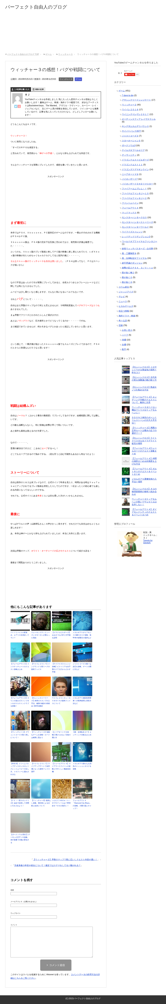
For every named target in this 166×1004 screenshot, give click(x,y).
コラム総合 (124, 287)
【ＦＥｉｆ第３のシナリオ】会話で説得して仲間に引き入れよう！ (20, 803)
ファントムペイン (130, 203)
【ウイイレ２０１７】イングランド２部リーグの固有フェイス (40, 666)
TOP (23, 54)
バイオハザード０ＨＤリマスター (137, 184)
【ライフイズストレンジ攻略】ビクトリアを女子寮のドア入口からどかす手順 (61, 668)
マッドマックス (129, 213)
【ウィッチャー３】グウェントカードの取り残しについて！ (20, 734)
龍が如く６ (127, 282)
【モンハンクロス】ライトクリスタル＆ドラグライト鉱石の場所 (144, 441)
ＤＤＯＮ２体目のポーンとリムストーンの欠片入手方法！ (144, 420)
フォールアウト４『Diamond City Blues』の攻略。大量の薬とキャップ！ (82, 804)
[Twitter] (15, 106)
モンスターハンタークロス (134, 217)
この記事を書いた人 (21, 89)
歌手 (124, 349)
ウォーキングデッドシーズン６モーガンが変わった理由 (40, 635)
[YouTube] (19, 106)
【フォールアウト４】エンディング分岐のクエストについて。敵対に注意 (144, 400)
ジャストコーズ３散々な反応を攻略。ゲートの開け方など (82, 666)
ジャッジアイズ (126, 292)
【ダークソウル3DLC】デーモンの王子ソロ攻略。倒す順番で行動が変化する (20, 839)
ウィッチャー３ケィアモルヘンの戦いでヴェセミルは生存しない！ (144, 502)
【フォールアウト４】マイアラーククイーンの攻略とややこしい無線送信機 (61, 768)
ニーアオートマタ (130, 174)
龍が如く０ (127, 277)
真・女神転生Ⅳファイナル (134, 258)
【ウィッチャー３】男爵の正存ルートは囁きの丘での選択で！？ (144, 430)
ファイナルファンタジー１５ (135, 193)
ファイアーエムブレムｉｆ (134, 189)
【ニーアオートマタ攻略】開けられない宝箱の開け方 (61, 734)
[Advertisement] (83, 33)
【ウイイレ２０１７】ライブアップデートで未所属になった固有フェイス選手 (40, 768)
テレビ (122, 296)
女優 (124, 344)
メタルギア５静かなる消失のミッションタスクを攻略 (82, 766)
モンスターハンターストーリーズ (137, 222)
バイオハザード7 (130, 179)
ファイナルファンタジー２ (134, 198)
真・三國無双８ (129, 253)
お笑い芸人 (127, 330)
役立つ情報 (124, 311)
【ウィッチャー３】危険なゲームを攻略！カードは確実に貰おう (40, 734)
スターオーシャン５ (131, 141)
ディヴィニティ (129, 155)
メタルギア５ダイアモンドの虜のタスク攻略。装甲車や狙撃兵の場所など (82, 635)
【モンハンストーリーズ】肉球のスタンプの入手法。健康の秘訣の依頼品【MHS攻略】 (40, 702)
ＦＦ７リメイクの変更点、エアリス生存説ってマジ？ (20, 635)
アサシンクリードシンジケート (136, 100)
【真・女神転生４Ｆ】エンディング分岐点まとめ (82, 733)
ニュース (123, 301)
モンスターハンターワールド (135, 227)
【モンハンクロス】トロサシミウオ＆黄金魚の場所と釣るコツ (144, 370)
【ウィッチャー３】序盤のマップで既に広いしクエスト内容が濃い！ (65, 859)
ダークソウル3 (129, 145)
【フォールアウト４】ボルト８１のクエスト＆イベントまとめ (144, 471)
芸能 (121, 325)
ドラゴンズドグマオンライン (135, 169)
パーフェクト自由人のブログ (36, 7)
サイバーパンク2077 (131, 131)
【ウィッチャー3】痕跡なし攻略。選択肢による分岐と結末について (41, 803)
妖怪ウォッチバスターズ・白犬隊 (137, 248)
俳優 (124, 340)
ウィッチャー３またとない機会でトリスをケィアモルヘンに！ (144, 410)
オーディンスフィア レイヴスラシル (139, 119)
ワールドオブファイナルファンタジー (139, 241)
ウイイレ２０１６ (130, 109)
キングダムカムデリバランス (135, 126)
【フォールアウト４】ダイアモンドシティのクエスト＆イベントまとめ (144, 512)
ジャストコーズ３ (130, 136)
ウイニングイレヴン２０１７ (135, 114)
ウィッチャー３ (66, 79)
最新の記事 (39, 89)
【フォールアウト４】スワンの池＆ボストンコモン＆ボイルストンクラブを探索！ (20, 702)
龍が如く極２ (128, 272)
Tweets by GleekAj (148, 541)
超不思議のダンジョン (132, 263)
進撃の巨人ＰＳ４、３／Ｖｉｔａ (137, 268)
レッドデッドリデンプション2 (136, 237)
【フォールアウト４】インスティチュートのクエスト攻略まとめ (20, 666)
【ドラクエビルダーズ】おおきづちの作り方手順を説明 (61, 635)
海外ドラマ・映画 (127, 316)
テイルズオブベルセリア (133, 150)
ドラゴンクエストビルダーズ (135, 160)
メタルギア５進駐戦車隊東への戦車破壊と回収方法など (82, 700)
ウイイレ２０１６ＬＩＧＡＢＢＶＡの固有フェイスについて (61, 700)
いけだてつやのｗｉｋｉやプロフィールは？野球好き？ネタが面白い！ (61, 803)
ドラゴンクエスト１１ (132, 165)
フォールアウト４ (130, 208)
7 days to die (128, 95)
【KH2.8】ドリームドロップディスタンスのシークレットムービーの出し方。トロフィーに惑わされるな (20, 769)
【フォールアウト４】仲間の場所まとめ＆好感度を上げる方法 (144, 461)
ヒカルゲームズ (126, 306)
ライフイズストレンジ (132, 232)
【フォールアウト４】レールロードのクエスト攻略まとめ (144, 451)
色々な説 (123, 320)
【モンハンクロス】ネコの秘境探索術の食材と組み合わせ (144, 491)
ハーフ (125, 335)
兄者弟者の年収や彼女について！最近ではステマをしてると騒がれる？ (47, 865)
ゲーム (78, 79)
